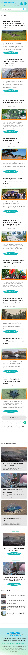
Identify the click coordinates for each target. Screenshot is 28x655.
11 (8, 426)
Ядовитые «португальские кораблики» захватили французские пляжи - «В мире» (13, 518)
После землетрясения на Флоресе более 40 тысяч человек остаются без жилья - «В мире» (13, 491)
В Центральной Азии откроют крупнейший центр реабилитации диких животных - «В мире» (14, 180)
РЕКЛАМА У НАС (20, 643)
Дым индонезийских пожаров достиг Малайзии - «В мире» (13, 464)
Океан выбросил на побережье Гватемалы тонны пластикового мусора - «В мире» (13, 61)
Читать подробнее (10, 52)
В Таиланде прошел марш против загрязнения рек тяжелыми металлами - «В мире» (14, 262)
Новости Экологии (11, 4)
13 (15, 426)
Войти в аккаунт (21, 3)
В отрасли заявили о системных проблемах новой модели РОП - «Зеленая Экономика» (13, 102)
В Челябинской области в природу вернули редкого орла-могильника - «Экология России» (14, 23)
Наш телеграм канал (9, 643)
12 (11, 426)
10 (4, 426)
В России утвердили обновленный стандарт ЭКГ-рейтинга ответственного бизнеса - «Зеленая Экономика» (13, 223)
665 (23, 426)
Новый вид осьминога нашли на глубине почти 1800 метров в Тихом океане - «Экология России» (13, 380)
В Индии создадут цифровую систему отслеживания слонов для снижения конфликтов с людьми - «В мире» (13, 301)
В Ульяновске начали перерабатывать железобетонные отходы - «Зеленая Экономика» (11, 141)
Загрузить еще (14, 417)
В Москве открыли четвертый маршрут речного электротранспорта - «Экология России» (14, 340)
